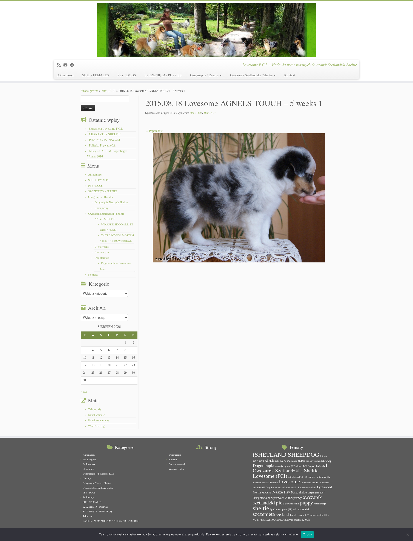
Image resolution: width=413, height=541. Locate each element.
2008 (261, 461)
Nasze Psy (281, 492)
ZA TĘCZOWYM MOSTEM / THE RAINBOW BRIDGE (111, 521)
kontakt (265, 482)
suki (295, 509)
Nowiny (87, 478)
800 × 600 (195, 112)
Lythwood (324, 487)
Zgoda (307, 534)
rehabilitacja (320, 503)
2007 (255, 461)
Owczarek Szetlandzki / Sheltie (251, 75)
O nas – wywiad (177, 464)
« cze (84, 391)
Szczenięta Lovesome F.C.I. (106, 128)
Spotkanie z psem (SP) (281, 509)
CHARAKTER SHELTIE (105, 134)
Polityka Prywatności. (102, 145)
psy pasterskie (292, 503)
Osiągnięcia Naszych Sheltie (111, 202)
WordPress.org (96, 426)
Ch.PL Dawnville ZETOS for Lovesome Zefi (302, 461)
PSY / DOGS (126, 75)
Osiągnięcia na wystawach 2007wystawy (277, 497)
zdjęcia (306, 519)
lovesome (289, 481)
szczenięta (264, 514)
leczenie (274, 482)
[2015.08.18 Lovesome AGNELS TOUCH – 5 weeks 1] (239, 197)
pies (280, 503)
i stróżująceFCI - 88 (298, 477)
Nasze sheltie (299, 492)
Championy (101, 208)
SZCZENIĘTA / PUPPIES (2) (97, 511)
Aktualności (65, 75)
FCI (305, 466)
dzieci (299, 466)
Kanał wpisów (96, 414)
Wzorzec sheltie (176, 469)
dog (328, 460)
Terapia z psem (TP (299, 515)
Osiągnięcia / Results (204, 75)
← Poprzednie (154, 131)
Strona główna (89, 90)
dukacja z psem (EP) (285, 466)
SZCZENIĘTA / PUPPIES (163, 75)
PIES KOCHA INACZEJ (104, 140)
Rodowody (88, 497)
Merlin (257, 492)
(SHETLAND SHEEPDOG (286, 454)
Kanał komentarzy (98, 420)
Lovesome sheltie (309, 482)
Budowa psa (102, 252)
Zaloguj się (94, 409)
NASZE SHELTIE (105, 219)
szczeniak (304, 509)
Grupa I (311, 466)
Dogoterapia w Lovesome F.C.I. (98, 473)
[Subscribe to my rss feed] (60, 65)
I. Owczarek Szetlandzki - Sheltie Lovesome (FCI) (291, 470)
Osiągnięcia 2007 (316, 493)
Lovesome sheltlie (307, 487)
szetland (282, 514)
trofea (313, 515)
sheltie (261, 508)
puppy (306, 503)
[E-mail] (66, 65)
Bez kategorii (89, 459)
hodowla (320, 466)
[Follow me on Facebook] (73, 65)
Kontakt (289, 75)
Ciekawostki (102, 246)
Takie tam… (89, 516)
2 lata (324, 456)
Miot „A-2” (109, 90)
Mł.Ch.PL (266, 493)
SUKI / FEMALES (95, 75)
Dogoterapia (102, 257)
